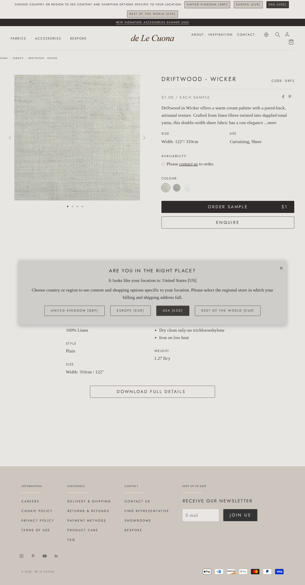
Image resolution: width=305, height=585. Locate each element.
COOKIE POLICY (37, 511)
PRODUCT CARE (82, 530)
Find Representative (147, 511)
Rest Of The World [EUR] (152, 14)
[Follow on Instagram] (21, 556)
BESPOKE (78, 38)
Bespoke (133, 530)
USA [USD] (278, 4)
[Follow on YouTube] (44, 556)
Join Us (240, 515)
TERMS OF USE (35, 530)
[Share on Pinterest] (290, 96)
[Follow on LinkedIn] (56, 556)
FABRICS (18, 38)
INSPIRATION (220, 34)
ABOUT (197, 34)
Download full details (151, 392)
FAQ (71, 539)
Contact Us (137, 501)
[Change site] (266, 34)
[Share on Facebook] (283, 96)
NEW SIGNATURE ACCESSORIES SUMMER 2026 (152, 22)
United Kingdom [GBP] (207, 4)
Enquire (228, 222)
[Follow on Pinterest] (33, 556)
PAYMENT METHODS (86, 520)
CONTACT (246, 34)
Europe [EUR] (248, 4)
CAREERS (30, 501)
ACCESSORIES (48, 38)
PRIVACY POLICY (37, 520)
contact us (188, 163)
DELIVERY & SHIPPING (89, 501)
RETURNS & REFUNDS (88, 511)
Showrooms (138, 520)
